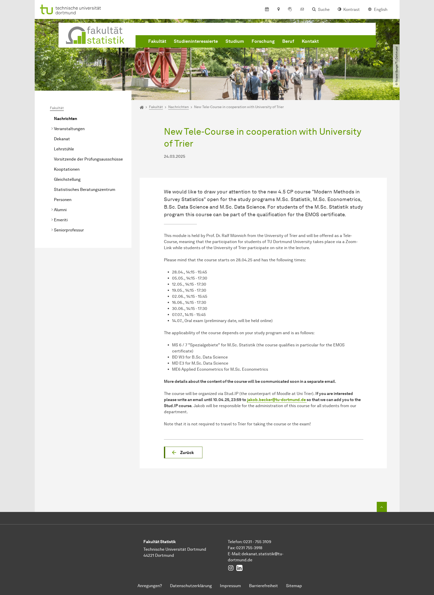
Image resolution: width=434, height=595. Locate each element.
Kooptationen (67, 169)
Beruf (288, 41)
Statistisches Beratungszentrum (84, 189)
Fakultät (157, 41)
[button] (183, 452)
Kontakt (310, 41)
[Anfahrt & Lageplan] (278, 9)
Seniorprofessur (69, 230)
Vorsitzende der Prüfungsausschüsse (88, 159)
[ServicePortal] (290, 9)
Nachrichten (65, 118)
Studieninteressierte (196, 41)
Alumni (60, 209)
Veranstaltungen (69, 128)
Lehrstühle (64, 149)
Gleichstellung (67, 179)
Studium (234, 41)
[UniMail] (302, 9)
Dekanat (62, 138)
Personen (62, 199)
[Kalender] (267, 9)
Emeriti (61, 219)
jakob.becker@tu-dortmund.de (277, 399)
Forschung (263, 41)
